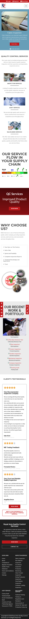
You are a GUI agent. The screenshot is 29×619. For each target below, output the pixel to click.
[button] (10, 48)
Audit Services (14, 107)
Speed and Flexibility (10, 253)
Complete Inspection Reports (13, 256)
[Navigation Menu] (26, 6)
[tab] (14, 247)
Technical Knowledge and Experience (11, 260)
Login (9, 1)
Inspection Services (14, 83)
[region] (14, 29)
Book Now (25, 1)
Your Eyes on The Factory (12, 247)
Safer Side (8, 250)
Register (16, 1)
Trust (6, 264)
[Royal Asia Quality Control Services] (3, 6)
